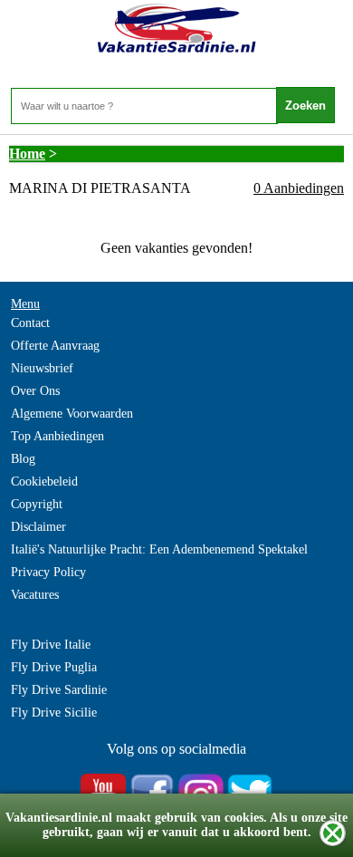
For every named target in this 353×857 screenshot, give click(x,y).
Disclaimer (38, 527)
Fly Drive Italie (51, 644)
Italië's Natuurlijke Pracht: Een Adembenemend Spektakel (159, 549)
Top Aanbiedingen (57, 436)
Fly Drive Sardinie (59, 690)
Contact (30, 323)
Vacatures (35, 595)
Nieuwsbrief (42, 368)
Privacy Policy (48, 572)
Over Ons (35, 391)
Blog (23, 459)
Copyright (36, 504)
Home (27, 153)
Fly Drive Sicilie (54, 712)
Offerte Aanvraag (55, 345)
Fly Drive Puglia (54, 667)
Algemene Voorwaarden (72, 413)
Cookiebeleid (44, 481)
